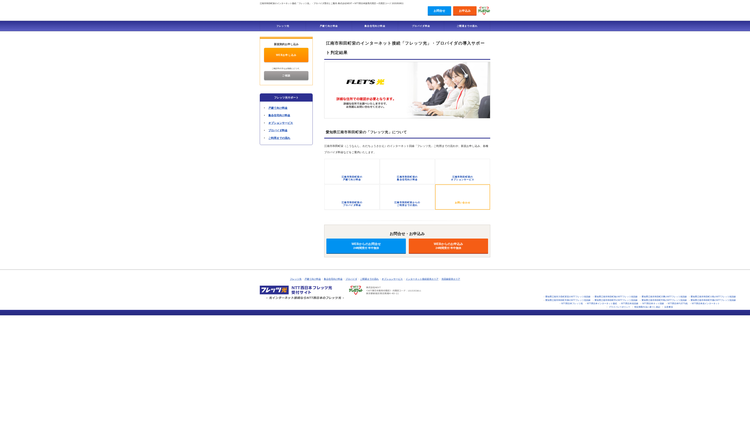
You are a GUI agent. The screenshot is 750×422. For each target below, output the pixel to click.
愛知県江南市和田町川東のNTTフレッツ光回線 (664, 296)
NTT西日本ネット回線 (653, 303)
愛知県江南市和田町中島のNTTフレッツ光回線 (664, 300)
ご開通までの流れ (467, 26)
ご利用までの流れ (279, 137)
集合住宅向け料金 (374, 26)
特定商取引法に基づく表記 (647, 307)
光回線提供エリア (450, 279)
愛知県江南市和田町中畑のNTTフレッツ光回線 (713, 300)
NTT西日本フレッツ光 (572, 303)
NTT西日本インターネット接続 (602, 303)
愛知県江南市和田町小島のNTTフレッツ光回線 (713, 296)
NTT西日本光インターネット (706, 303)
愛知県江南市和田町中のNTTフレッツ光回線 (616, 300)
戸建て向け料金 (329, 26)
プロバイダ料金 (421, 26)
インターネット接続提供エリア (422, 279)
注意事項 (668, 307)
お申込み (465, 10)
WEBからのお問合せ (366, 245)
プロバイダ (351, 279)
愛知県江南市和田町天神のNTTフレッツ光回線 (567, 300)
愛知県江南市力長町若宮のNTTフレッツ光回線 (567, 296)
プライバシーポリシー (619, 307)
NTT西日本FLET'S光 (678, 303)
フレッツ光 (282, 26)
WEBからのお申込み (448, 245)
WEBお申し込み (286, 55)
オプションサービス (280, 122)
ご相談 (286, 75)
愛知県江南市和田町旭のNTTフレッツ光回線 (616, 296)
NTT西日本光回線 (629, 303)
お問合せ (439, 10)
